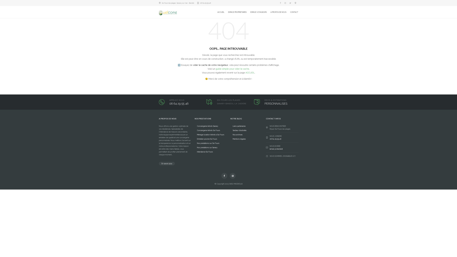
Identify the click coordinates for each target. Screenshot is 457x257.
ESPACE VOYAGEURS (258, 12)
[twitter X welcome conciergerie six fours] (290, 3)
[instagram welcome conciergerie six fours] (285, 3)
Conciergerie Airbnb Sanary (207, 126)
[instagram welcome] (233, 176)
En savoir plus (166, 164)
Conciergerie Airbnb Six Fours (208, 130)
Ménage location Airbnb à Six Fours (210, 135)
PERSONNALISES (276, 103)
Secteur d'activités (239, 130)
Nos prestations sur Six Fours (208, 143)
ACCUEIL (220, 12)
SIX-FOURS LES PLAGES (228, 100)
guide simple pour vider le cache (232, 69)
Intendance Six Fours (205, 152)
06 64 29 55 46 (205, 3)
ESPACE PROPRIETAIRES (237, 12)
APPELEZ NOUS (176, 100)
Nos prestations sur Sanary (207, 147)
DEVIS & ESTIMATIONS (275, 100)
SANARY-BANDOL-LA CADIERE (231, 104)
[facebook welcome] (224, 176)
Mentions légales (239, 139)
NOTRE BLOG (236, 119)
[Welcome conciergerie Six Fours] (188, 12)
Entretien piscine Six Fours (207, 139)
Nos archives (238, 135)
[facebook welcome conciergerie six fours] (280, 3)
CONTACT (294, 12)
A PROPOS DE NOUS (278, 12)
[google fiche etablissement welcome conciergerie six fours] (295, 3)
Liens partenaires (239, 126)
